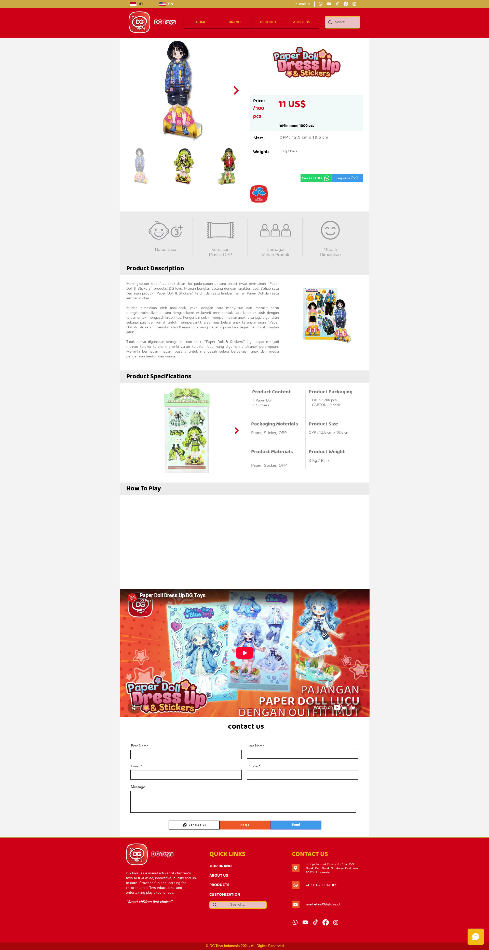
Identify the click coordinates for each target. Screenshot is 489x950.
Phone (253, 766)
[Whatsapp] (320, 4)
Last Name (256, 745)
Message (138, 786)
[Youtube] (329, 4)
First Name (139, 745)
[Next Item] (236, 90)
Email (135, 766)
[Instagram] (354, 4)
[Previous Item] (128, 430)
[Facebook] (346, 4)
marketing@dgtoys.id (323, 904)
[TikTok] (337, 4)
